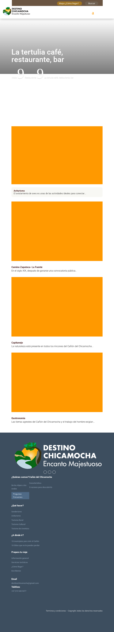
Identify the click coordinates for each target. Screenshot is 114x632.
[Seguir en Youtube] (54, 472)
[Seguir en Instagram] (49, 472)
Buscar (91, 3)
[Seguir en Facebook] (45, 472)
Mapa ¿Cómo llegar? (69, 3)
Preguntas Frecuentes (17, 495)
